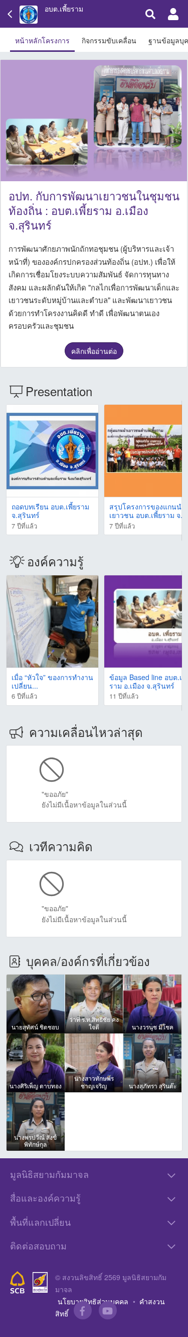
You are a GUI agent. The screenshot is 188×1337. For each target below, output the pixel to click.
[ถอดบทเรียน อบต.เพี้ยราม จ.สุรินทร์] (52, 451)
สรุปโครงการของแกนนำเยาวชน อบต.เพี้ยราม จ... (147, 510)
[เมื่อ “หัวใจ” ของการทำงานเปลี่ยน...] (52, 621)
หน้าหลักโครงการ (42, 40)
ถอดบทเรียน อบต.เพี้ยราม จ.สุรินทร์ (50, 510)
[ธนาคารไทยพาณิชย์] (17, 1282)
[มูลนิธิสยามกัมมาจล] (40, 1282)
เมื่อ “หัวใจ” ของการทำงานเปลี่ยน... (52, 681)
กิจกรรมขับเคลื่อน (109, 40)
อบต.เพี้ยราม (64, 9)
